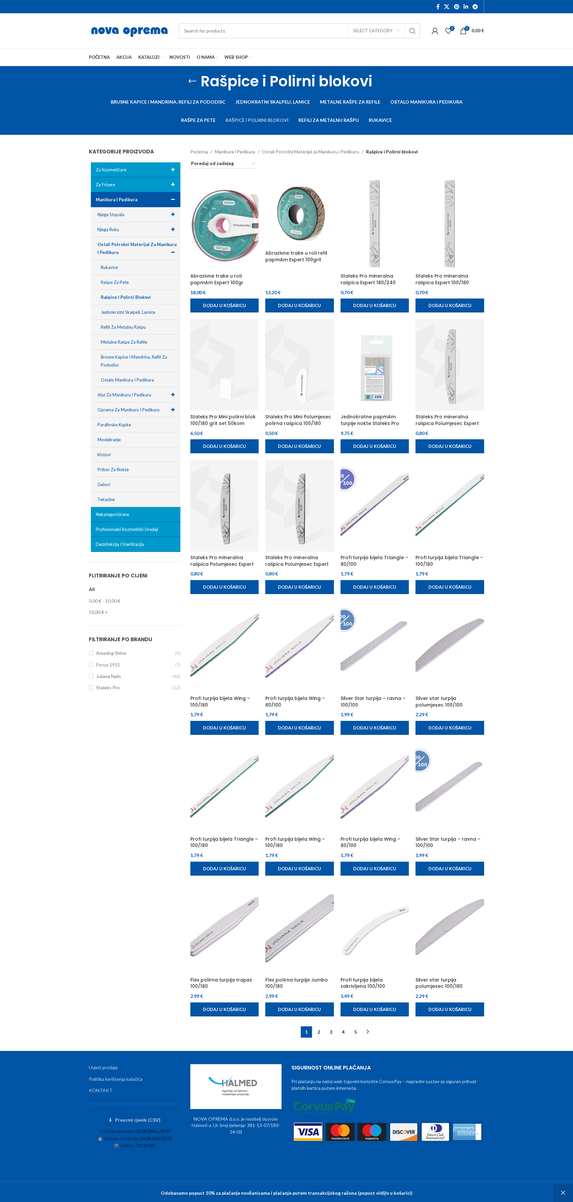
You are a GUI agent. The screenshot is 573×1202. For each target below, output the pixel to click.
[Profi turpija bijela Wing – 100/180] (224, 646)
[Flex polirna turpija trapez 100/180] (224, 928)
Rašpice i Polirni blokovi (126, 297)
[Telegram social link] (475, 7)
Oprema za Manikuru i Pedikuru (128, 409)
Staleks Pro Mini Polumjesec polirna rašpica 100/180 (298, 420)
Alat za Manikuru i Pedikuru (124, 394)
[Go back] (192, 81)
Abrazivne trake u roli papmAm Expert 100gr (216, 279)
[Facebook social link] (438, 7)
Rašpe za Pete (115, 282)
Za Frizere (105, 184)
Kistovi (104, 454)
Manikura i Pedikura (116, 199)
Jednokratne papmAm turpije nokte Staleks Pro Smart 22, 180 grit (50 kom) (373, 423)
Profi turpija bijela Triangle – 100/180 (449, 560)
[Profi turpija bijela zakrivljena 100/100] (375, 928)
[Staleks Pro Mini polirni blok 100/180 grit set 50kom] (224, 365)
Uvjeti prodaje (103, 1067)
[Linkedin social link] (465, 7)
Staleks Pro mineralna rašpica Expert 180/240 (368, 279)
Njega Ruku (108, 229)
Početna (199, 151)
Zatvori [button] (563, 1193)
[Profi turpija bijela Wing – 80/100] (299, 646)
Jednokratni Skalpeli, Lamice (128, 312)
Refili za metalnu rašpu (123, 327)
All (92, 589)
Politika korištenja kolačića (116, 1079)
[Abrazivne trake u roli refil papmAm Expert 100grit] (299, 213)
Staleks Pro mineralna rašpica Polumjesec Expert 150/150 (222, 564)
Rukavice (109, 267)
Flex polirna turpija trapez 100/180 (221, 983)
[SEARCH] (412, 31)
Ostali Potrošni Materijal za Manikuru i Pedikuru (137, 248)
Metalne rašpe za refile (124, 342)
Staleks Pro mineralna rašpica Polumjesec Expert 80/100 (297, 564)
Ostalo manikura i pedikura (127, 380)
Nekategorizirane (112, 514)
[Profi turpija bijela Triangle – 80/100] (375, 506)
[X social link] (447, 7)
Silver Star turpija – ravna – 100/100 (373, 701)
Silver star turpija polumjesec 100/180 (439, 983)
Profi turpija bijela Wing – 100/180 (220, 701)
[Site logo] (130, 30)
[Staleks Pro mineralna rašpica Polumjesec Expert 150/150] (224, 506)
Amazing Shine (111, 653)
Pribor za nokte (113, 469)
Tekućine (106, 499)
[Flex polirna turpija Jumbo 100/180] (299, 928)
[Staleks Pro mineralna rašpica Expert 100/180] (449, 224)
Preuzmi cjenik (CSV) (134, 1120)
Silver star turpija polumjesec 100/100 (439, 701)
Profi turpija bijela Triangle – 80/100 (374, 560)
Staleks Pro (108, 687)
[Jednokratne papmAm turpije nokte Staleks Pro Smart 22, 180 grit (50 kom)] (375, 365)
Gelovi (103, 484)
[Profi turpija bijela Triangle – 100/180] (449, 506)
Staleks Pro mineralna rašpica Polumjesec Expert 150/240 (447, 423)
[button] (224, 305)
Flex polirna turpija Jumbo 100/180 (296, 983)
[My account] (435, 31)
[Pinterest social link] (456, 7)
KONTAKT (100, 1090)
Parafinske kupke (114, 424)
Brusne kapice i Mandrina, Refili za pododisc (134, 361)
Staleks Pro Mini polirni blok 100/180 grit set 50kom (223, 420)
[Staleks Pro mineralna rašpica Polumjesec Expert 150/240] (449, 365)
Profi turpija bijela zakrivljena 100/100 (363, 983)
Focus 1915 (108, 664)
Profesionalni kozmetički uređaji (127, 529)
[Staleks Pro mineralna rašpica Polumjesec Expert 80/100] (299, 506)
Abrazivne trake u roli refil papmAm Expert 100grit (296, 256)
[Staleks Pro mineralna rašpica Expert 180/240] (375, 224)
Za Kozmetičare (111, 169)
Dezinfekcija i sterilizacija (120, 544)
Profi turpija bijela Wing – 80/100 (295, 701)
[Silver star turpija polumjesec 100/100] (449, 646)
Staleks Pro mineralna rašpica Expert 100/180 (442, 279)
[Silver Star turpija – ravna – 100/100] (375, 646)
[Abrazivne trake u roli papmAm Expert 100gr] (224, 224)
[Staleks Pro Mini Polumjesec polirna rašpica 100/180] (299, 365)
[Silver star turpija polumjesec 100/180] (449, 928)
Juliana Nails (108, 676)
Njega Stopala (110, 214)
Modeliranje (109, 439)
